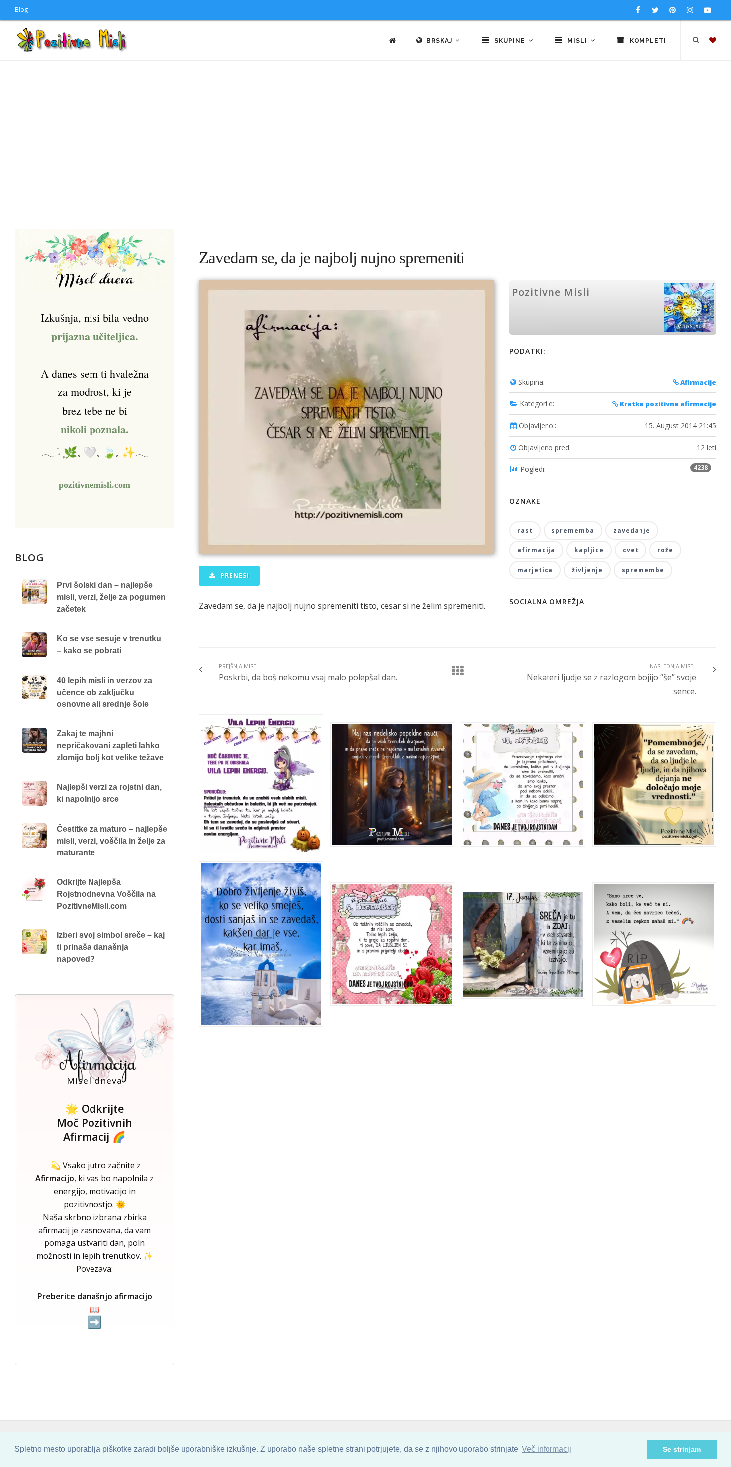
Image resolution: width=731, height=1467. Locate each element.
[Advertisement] (365, 154)
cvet (631, 550)
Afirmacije (697, 382)
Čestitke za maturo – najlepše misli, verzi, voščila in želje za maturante (112, 841)
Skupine (509, 40)
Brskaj (440, 40)
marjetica (535, 570)
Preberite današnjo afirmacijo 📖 (94, 1310)
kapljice (589, 550)
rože (665, 550)
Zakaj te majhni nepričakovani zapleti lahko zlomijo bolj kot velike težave (110, 745)
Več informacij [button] (546, 1449)
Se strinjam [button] (682, 1449)
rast (525, 530)
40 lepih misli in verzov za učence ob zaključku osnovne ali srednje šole (104, 692)
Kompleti (647, 40)
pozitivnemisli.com (94, 485)
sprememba (572, 530)
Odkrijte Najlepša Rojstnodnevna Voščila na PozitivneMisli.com (106, 894)
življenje (587, 570)
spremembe (643, 570)
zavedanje (631, 530)
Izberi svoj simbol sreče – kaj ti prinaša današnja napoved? (111, 947)
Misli (577, 40)
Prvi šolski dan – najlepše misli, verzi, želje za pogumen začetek (111, 597)
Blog (21, 9)
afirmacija (536, 550)
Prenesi (233, 575)
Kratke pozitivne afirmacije (667, 403)
